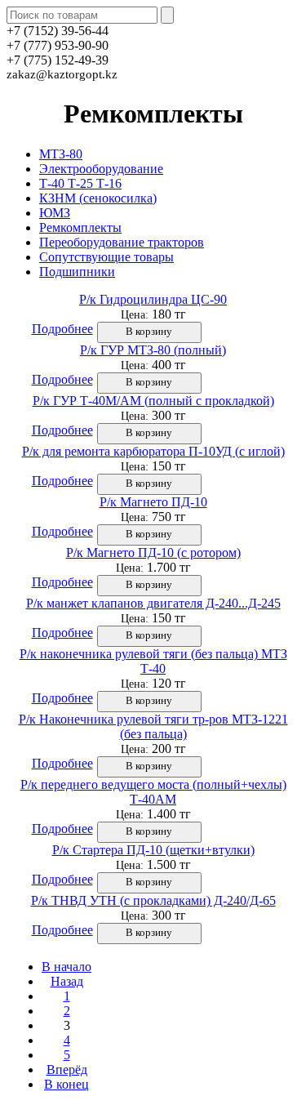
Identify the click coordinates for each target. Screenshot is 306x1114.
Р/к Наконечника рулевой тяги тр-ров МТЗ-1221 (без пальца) (153, 726)
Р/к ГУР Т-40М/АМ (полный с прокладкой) (153, 401)
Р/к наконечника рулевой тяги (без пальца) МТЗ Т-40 (153, 661)
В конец (66, 1084)
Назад (67, 981)
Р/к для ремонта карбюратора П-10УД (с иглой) (153, 451)
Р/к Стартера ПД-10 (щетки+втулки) (153, 850)
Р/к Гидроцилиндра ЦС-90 (153, 299)
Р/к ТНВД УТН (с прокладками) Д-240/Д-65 (153, 900)
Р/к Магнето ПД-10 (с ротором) (153, 552)
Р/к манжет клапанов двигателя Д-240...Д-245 (153, 603)
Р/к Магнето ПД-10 (153, 502)
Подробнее (62, 329)
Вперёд (67, 1069)
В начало (66, 967)
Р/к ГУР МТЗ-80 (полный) (153, 350)
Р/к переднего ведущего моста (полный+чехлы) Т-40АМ (153, 792)
